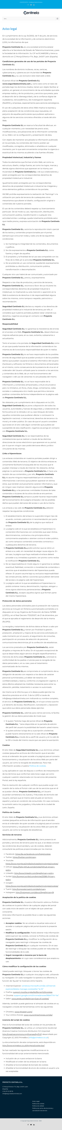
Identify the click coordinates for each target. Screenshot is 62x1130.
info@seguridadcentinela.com (12, 1093)
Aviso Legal (35, 1101)
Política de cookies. (37, 766)
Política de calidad (38, 1106)
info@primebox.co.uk (38, 1037)
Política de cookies (38, 1103)
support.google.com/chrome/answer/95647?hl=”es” (36, 995)
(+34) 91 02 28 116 (7, 1091)
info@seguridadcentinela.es (35, 2)
